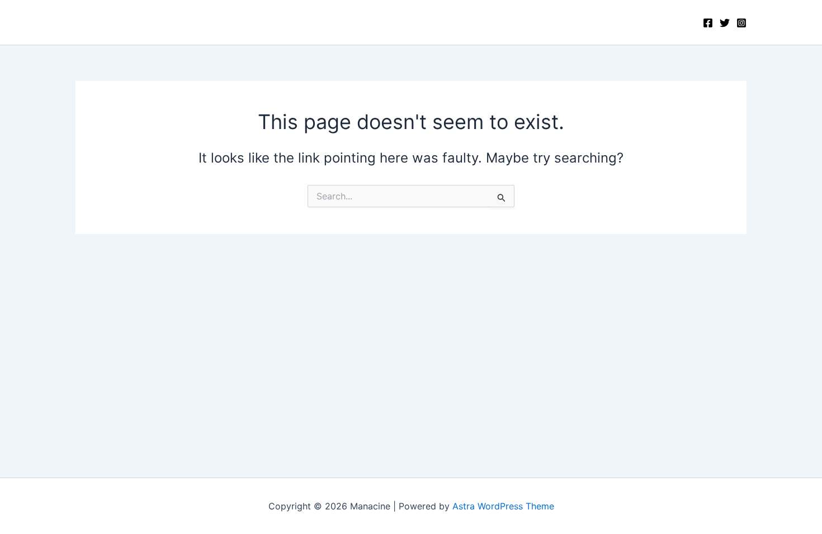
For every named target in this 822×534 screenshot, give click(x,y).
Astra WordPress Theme (503, 506)
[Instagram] (741, 23)
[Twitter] (725, 23)
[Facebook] (708, 23)
